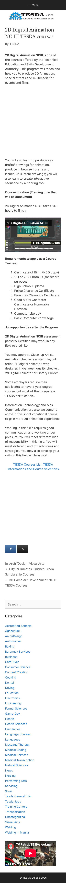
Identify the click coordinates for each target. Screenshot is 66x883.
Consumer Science (17, 667)
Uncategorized (15, 817)
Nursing (10, 775)
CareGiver (12, 662)
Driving (9, 688)
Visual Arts (36, 563)
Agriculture (12, 631)
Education (12, 693)
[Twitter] (22, 549)
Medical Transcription (19, 760)
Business (11, 657)
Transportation (15, 812)
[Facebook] (10, 549)
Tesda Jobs (13, 801)
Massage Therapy (17, 744)
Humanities (12, 729)
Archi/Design (18, 563)
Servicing (11, 786)
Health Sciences (16, 724)
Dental (9, 682)
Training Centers (16, 806)
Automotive (13, 641)
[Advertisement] (33, 122)
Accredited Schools (18, 626)
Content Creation (16, 672)
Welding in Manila (17, 832)
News (9, 770)
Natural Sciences (16, 765)
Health (9, 719)
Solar (8, 791)
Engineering (13, 703)
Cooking (10, 677)
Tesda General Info (18, 796)
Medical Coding (15, 750)
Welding (10, 827)
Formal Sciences (16, 708)
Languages (12, 739)
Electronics (12, 698)
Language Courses (18, 734)
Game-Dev (12, 713)
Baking (9, 646)
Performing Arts (16, 781)
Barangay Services (17, 651)
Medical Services (16, 755)
